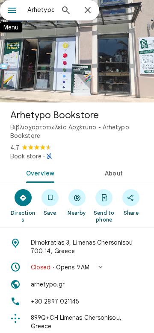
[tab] (39, 172)
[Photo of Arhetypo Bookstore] (77, 51)
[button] (77, 267)
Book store (25, 156)
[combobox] (40, 10)
